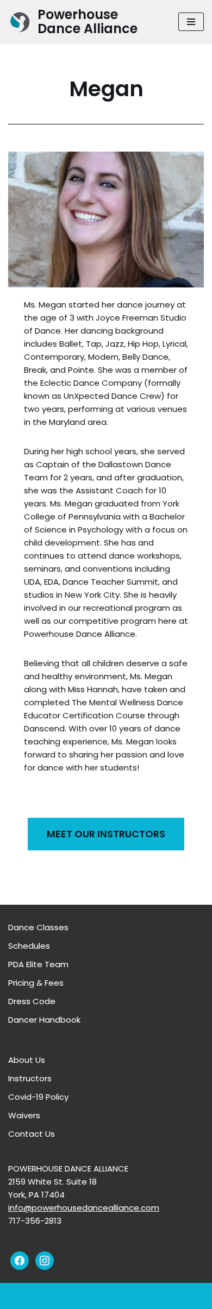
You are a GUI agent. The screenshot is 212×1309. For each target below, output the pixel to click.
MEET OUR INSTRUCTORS (106, 834)
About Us (26, 1060)
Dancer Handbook (44, 1019)
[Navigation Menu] (191, 21)
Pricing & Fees (36, 982)
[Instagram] (44, 1260)
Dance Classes (38, 927)
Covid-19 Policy (38, 1097)
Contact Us (31, 1133)
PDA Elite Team (38, 964)
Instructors (30, 1078)
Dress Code (31, 1001)
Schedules (29, 945)
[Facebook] (19, 1260)
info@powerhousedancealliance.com (83, 1207)
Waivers (24, 1115)
